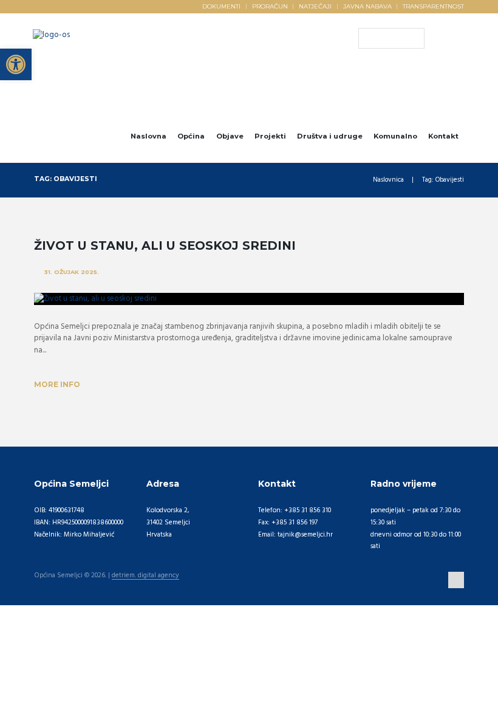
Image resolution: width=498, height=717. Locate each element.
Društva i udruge (330, 136)
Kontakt (443, 136)
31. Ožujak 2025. (71, 272)
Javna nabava (367, 6)
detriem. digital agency (145, 576)
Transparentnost (433, 6)
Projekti (270, 136)
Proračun (270, 6)
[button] (16, 64)
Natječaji (315, 6)
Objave (230, 136)
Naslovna (148, 136)
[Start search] (367, 38)
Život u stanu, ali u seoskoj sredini (165, 245)
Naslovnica (388, 180)
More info (57, 384)
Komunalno (395, 136)
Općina (191, 136)
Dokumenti (221, 6)
